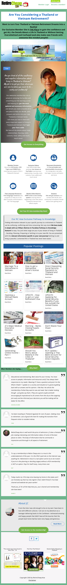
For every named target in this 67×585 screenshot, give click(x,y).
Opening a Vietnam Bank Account (11, 297)
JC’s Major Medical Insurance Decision (13, 327)
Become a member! (58, 5)
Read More (8, 273)
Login (6, 68)
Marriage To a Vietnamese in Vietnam (11, 268)
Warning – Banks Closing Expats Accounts (33, 327)
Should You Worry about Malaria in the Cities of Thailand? (31, 354)
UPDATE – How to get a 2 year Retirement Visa (32, 297)
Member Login (55, 1)
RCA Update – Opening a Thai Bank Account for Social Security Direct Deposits (53, 354)
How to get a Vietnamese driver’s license (32, 268)
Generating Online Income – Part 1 (12, 352)
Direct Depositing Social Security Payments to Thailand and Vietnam (53, 270)
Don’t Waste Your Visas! (53, 326)
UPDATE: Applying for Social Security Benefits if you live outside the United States (52, 300)
